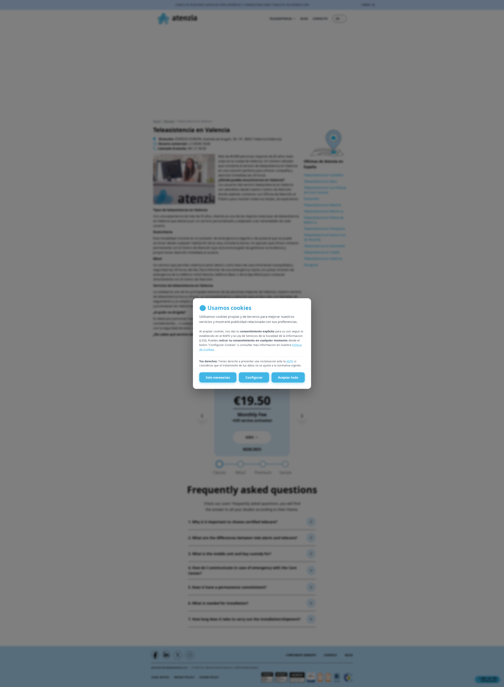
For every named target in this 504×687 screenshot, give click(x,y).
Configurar (254, 377)
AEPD (289, 361)
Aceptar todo (288, 377)
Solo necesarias (218, 377)
